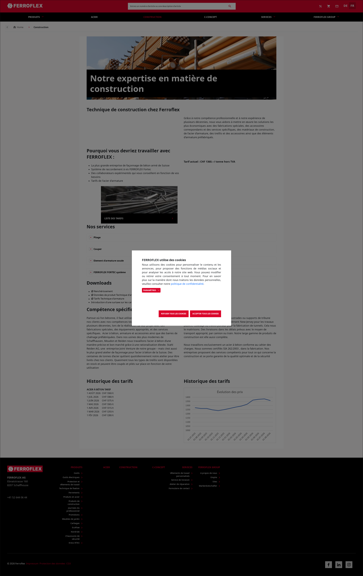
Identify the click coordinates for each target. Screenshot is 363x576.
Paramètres (149, 290)
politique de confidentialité (187, 283)
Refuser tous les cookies (173, 313)
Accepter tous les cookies (205, 313)
